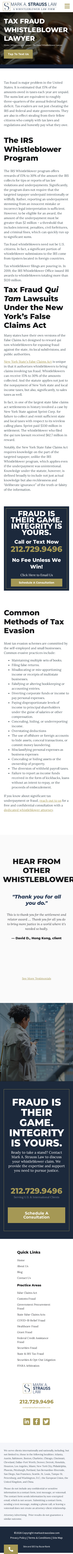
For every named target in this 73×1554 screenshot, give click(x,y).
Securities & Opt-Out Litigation (36, 1360)
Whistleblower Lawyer (21, 45)
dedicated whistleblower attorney (28, 810)
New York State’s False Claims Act (28, 362)
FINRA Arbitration (28, 1365)
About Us (22, 1266)
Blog (20, 1272)
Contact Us (24, 1278)
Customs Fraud (26, 1298)
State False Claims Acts (31, 1314)
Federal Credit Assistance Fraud (32, 1340)
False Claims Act (27, 1293)
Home (6, 45)
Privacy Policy (18, 1537)
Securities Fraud (27, 1348)
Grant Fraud (24, 1332)
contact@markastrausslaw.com (36, 1407)
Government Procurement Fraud (33, 1306)
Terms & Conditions (39, 1537)
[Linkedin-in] (26, 1421)
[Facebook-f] (36, 1421)
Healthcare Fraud (27, 1326)
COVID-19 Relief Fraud (31, 1320)
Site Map (57, 1537)
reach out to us (50, 800)
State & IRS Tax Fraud (30, 1353)
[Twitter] (46, 1421)
